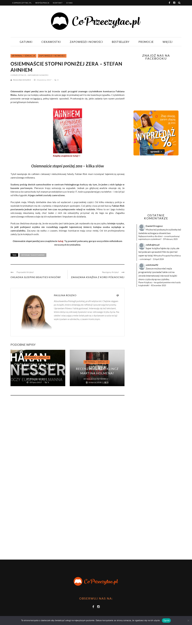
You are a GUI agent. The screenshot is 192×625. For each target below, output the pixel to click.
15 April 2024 (158, 259)
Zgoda (166, 620)
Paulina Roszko (22, 80)
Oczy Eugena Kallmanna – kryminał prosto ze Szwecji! (38, 368)
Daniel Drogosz (154, 225)
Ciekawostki (51, 41)
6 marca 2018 (95, 382)
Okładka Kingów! (35, 277)
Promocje (146, 41)
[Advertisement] (155, 184)
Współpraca (42, 3)
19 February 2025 (170, 239)
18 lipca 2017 (35, 382)
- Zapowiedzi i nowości (37, 75)
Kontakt (58, 3)
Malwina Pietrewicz (97, 379)
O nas (69, 3)
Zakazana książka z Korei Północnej (97, 277)
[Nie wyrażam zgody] (188, 620)
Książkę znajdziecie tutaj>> (66, 155)
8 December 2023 (158, 285)
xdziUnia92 (152, 264)
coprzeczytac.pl (22, 3)
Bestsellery (120, 41)
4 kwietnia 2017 (44, 80)
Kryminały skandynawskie (33, 255)
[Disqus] (67, 438)
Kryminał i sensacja (23, 56)
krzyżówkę (171, 229)
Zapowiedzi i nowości (86, 41)
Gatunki (26, 41)
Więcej (167, 41)
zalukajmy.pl (152, 244)
